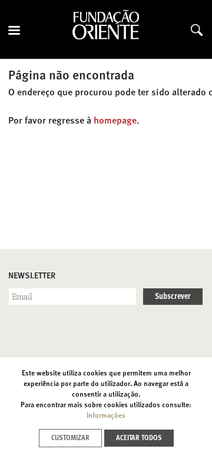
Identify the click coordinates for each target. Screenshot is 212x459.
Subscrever (173, 296)
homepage (115, 121)
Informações (106, 416)
